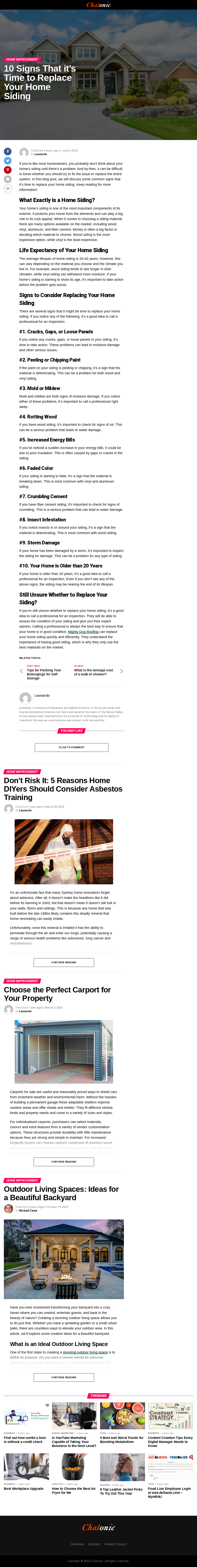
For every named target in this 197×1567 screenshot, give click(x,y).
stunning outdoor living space (85, 1352)
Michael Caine (28, 1210)
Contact (94, 1544)
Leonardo (41, 154)
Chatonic (77, 1544)
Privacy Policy (116, 1544)
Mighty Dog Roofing (83, 632)
